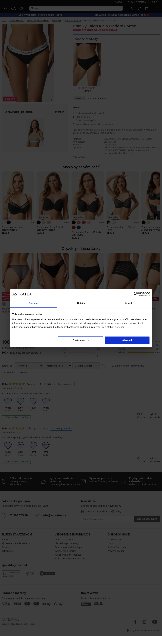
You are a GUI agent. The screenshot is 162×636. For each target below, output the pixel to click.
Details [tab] (81, 303)
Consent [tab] (33, 303)
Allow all (127, 340)
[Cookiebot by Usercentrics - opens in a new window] (136, 294)
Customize (79, 340)
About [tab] (128, 303)
